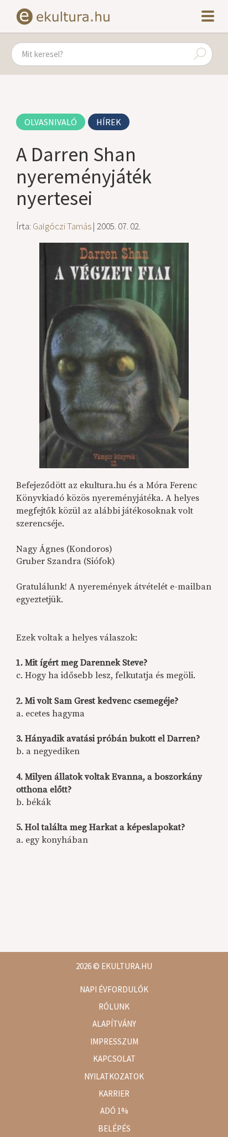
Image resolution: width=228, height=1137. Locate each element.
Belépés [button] (114, 1128)
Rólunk (114, 1006)
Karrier (114, 1093)
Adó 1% (114, 1110)
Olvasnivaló (50, 121)
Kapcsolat (114, 1058)
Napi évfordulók (114, 989)
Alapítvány (114, 1023)
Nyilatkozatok (114, 1076)
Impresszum (114, 1041)
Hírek (108, 121)
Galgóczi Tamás (62, 226)
